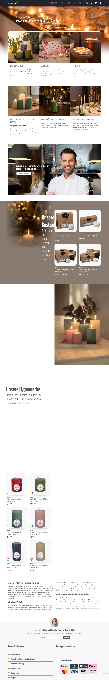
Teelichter (76, 66)
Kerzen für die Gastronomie (52, 120)
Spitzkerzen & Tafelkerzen (83, 120)
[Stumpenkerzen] (23, 47)
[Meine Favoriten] (96, 3)
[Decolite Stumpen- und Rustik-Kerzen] (23, 101)
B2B (75, 3)
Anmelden (66, 637)
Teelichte (42, 592)
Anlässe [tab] (68, 3)
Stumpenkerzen (16, 66)
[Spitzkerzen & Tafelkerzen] (85, 101)
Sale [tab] (80, 3)
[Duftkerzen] (54, 47)
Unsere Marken (15, 673)
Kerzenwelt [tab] (53, 3)
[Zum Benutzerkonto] (100, 3)
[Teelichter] (85, 47)
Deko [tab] (61, 3)
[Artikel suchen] (87, 3)
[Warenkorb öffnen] (91, 3)
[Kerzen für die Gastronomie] (54, 101)
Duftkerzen (46, 66)
